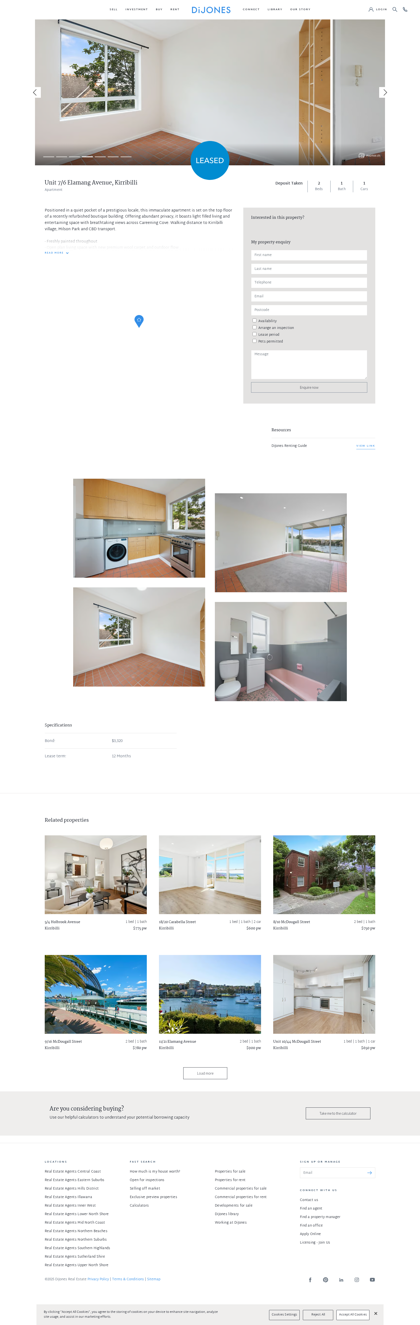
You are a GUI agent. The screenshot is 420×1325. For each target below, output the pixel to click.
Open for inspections (147, 1180)
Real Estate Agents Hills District (72, 1189)
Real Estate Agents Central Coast (73, 1172)
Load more (205, 1073)
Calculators (139, 1206)
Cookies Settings (284, 1315)
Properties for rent (230, 1180)
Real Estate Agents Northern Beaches (76, 1231)
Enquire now (309, 387)
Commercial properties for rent (241, 1197)
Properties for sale (230, 1172)
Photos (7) (373, 156)
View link (365, 445)
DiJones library (227, 1214)
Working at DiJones (231, 1223)
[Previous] (35, 92)
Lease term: (55, 756)
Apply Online (310, 1234)
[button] (113, 10)
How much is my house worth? (155, 1172)
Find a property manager (320, 1217)
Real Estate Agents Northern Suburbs (76, 1240)
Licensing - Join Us (315, 1243)
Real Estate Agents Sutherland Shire (75, 1257)
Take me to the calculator (338, 1113)
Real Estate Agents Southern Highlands (77, 1248)
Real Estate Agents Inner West (70, 1206)
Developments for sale (234, 1206)
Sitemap (153, 1279)
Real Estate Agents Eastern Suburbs (75, 1180)
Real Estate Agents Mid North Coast (75, 1223)
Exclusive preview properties (153, 1197)
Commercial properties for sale (241, 1189)
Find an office (311, 1226)
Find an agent (311, 1209)
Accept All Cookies (353, 1315)
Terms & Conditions (128, 1279)
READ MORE (54, 253)
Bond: (50, 741)
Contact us (309, 1200)
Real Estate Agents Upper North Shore (76, 1265)
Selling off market (145, 1189)
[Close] (375, 1313)
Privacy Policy (98, 1279)
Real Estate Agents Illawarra (68, 1197)
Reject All (318, 1315)
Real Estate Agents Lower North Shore (77, 1214)
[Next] (384, 92)
